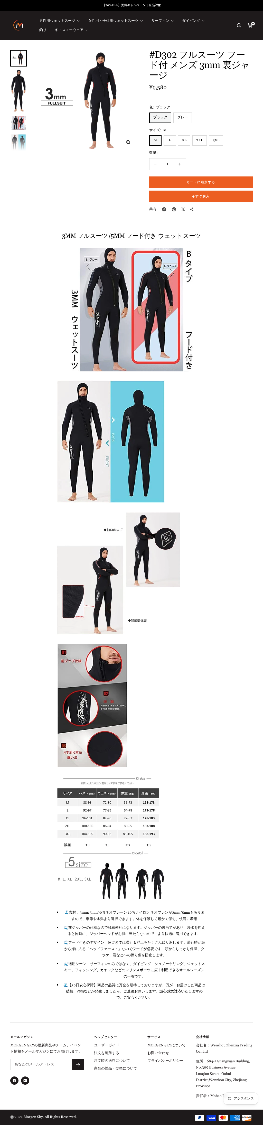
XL (184, 140)
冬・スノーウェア (69, 30)
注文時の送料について (112, 1060)
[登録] (78, 1064)
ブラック (160, 117)
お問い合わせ (158, 1053)
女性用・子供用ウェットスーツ (113, 20)
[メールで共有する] (192, 209)
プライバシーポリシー (165, 1060)
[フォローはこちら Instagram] (25, 1080)
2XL (199, 140)
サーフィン (160, 20)
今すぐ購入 (201, 196)
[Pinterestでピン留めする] (173, 209)
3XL (216, 140)
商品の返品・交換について (115, 1068)
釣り (42, 30)
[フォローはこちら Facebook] (14, 1080)
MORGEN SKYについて (166, 1045)
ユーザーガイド (106, 1045)
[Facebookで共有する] (164, 209)
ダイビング (191, 20)
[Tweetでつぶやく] (183, 209)
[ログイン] (238, 25)
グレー (182, 117)
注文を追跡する (106, 1053)
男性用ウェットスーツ (57, 20)
